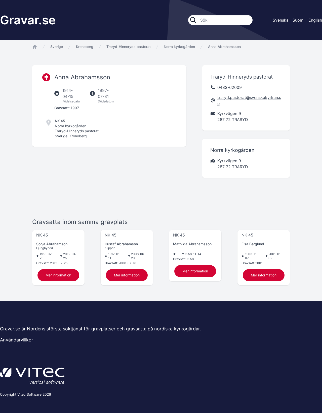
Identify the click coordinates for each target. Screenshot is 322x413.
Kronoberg (84, 46)
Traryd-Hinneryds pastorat (128, 46)
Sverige (56, 46)
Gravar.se (28, 20)
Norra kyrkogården (179, 46)
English (315, 20)
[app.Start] (34, 46)
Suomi (298, 20)
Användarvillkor (16, 339)
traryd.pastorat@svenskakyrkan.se (249, 100)
